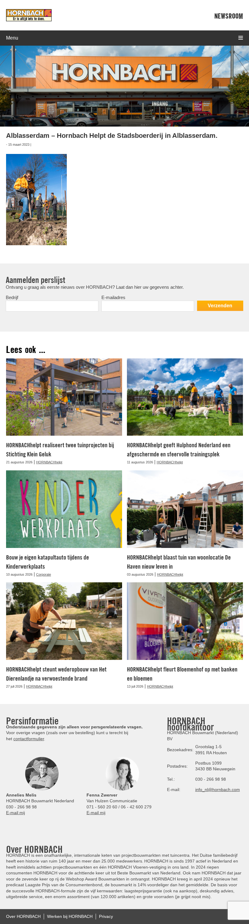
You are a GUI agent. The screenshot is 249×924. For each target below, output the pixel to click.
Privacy (106, 916)
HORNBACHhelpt (49, 462)
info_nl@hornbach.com (217, 789)
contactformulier (28, 738)
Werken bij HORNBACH (70, 916)
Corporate (43, 574)
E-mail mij (15, 812)
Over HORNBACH (23, 916)
